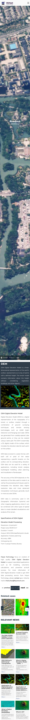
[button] (2, 608)
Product (11, 357)
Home (4, 357)
